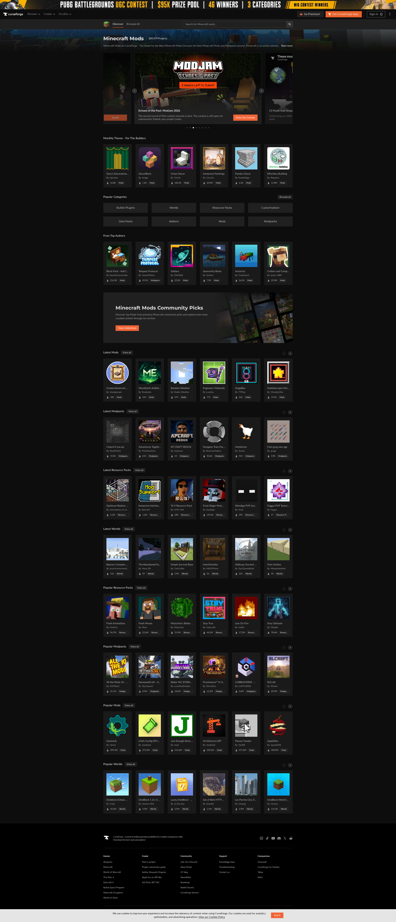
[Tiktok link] (267, 838)
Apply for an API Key (152, 877)
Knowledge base (227, 862)
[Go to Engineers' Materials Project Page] (214, 380)
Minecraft (108, 867)
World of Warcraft (112, 872)
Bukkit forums (187, 888)
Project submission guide (154, 867)
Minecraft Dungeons (113, 893)
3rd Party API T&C (150, 882)
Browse (32, 14)
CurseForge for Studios (269, 867)
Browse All (133, 24)
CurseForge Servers (190, 893)
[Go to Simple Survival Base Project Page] (182, 556)
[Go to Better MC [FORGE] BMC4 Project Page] (182, 674)
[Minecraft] (106, 24)
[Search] (290, 24)
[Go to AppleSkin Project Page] (278, 733)
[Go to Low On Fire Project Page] (246, 615)
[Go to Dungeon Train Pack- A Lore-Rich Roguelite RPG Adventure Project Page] (214, 439)
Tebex (260, 872)
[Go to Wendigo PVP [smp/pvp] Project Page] (246, 497)
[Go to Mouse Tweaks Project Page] (246, 733)
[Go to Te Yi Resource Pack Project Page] (182, 497)
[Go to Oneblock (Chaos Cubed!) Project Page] (117, 792)
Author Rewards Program (154, 872)
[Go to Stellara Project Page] (182, 263)
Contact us (224, 872)
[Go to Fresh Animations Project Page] (117, 615)
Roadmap (185, 882)
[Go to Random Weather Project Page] (182, 380)
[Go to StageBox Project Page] (246, 380)
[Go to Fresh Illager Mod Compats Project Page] (214, 497)
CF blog (184, 872)
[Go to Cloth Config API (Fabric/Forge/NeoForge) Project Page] (150, 733)
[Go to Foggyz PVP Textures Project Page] (278, 497)
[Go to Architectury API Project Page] (214, 733)
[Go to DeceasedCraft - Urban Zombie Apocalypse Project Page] (150, 674)
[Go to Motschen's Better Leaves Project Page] (182, 615)
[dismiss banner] (391, 5)
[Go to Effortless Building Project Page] (278, 165)
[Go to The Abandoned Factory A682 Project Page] (150, 556)
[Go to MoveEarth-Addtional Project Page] (150, 380)
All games (107, 862)
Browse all (285, 197)
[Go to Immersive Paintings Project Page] (214, 165)
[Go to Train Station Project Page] (278, 556)
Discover (118, 24)
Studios (63, 14)
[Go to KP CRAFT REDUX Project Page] (182, 439)
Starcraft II (108, 882)
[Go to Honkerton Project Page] (246, 439)
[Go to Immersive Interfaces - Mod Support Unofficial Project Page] (150, 497)
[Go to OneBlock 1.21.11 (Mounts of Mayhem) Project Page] (150, 792)
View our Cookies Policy (211, 917)
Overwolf (262, 862)
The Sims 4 (108, 877)
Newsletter (186, 877)
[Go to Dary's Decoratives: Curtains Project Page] (117, 165)
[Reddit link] (291, 838)
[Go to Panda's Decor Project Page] (246, 165)
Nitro (260, 877)
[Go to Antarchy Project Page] (246, 263)
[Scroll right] (290, 353)
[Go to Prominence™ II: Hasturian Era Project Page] (214, 674)
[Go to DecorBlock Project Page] (150, 165)
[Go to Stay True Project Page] (214, 615)
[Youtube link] (273, 838)
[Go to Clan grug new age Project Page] (278, 439)
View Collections (127, 328)
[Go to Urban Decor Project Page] (182, 165)
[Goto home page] (13, 14)
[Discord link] (279, 838)
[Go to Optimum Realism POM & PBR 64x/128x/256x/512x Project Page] (117, 497)
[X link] (285, 838)
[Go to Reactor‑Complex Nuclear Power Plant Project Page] (117, 556)
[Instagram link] (261, 838)
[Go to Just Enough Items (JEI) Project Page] (182, 733)
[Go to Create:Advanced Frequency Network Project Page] (117, 380)
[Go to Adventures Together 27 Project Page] (150, 439)
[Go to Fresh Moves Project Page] (150, 615)
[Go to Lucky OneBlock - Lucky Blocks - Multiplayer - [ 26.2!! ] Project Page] (182, 792)
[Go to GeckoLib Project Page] (117, 733)
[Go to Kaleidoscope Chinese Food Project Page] (278, 380)
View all (127, 352)
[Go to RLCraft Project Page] (278, 674)
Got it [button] (277, 915)
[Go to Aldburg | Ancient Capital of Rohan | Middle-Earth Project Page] (246, 556)
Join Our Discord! (189, 862)
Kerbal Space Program (113, 888)
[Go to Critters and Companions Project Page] (278, 263)
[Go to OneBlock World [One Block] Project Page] (278, 792)
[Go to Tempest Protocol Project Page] (150, 263)
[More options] (390, 14)
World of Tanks (110, 898)
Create (48, 14)
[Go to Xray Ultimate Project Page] (278, 615)
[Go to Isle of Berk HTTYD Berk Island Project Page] (214, 792)
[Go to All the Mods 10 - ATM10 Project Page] (117, 674)
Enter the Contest (245, 117)
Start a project (149, 862)
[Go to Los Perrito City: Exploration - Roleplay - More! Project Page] (246, 792)
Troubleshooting (227, 867)
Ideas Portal (186, 867)
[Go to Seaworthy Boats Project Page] (214, 263)
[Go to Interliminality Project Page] (214, 556)
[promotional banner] (198, 4)
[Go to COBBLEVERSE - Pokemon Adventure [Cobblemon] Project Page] (246, 674)
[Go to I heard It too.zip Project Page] (117, 439)
